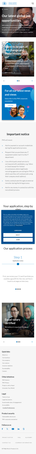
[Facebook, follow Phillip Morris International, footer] (2, 429)
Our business (6, 357)
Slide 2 (18, 80)
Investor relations (7, 365)
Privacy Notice (19, 225)
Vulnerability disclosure (9, 416)
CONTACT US (6, 442)
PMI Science (5, 380)
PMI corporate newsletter (9, 419)
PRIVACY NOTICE (7, 437)
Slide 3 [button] (18, 289)
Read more (8, 333)
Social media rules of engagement (12, 402)
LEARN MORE (18, 230)
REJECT (18, 235)
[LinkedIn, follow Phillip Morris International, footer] (18, 429)
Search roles (8, 72)
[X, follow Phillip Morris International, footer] (7, 429)
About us (5, 355)
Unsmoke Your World (8, 388)
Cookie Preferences (9, 408)
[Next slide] (31, 80)
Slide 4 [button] (20, 289)
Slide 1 (17, 80)
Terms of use (6, 397)
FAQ (19, 437)
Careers (4, 371)
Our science (5, 363)
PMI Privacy (5, 382)
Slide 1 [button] (15, 289)
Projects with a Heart (8, 385)
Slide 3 (19, 341)
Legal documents (7, 399)
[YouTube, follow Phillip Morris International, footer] (13, 429)
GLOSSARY (28, 437)
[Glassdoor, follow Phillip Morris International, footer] (23, 429)
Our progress (6, 360)
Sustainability (6, 368)
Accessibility (6, 405)
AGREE (18, 239)
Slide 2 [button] (17, 289)
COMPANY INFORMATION (23, 442)
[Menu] (33, 3)
